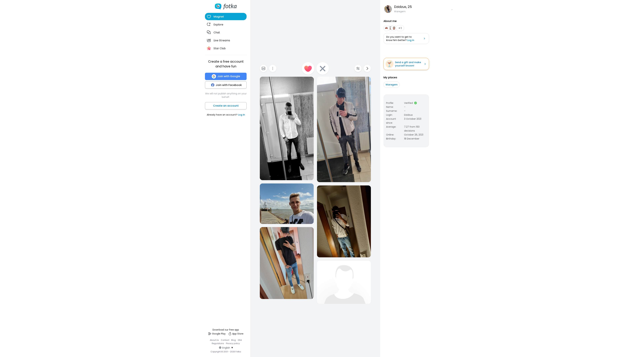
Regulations (218, 343)
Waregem (391, 84)
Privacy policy (233, 343)
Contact (225, 340)
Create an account (226, 106)
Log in (241, 114)
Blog (233, 340)
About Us (214, 340)
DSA (240, 340)
